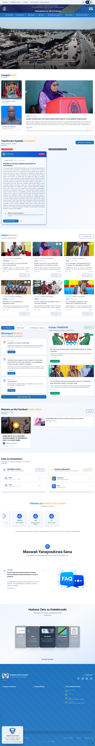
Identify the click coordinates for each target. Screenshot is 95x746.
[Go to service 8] (52, 663)
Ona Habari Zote (86, 240)
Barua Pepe (35, 2)
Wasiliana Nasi (45, 2)
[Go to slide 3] (9, 69)
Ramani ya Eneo (89, 742)
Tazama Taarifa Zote (85, 146)
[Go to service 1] (42, 663)
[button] (23, 583)
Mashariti (79, 742)
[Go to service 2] (43, 663)
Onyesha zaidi (11, 592)
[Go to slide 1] (3, 69)
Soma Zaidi (29, 131)
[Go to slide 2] (6, 69)
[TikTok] (86, 682)
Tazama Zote (40, 474)
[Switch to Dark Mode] (83, 2)
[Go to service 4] (46, 663)
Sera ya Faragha (68, 742)
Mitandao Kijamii (16, 2)
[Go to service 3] (45, 663)
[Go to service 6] (49, 663)
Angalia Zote (88, 331)
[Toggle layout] (21, 728)
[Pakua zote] (39, 482)
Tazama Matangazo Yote (24, 401)
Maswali (6, 2)
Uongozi (26, 2)
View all (90, 415)
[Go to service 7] (51, 663)
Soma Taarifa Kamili (10, 225)
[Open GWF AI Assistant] (91, 742)
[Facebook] (78, 682)
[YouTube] (91, 682)
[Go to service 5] (48, 663)
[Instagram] (82, 682)
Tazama (12, 356)
